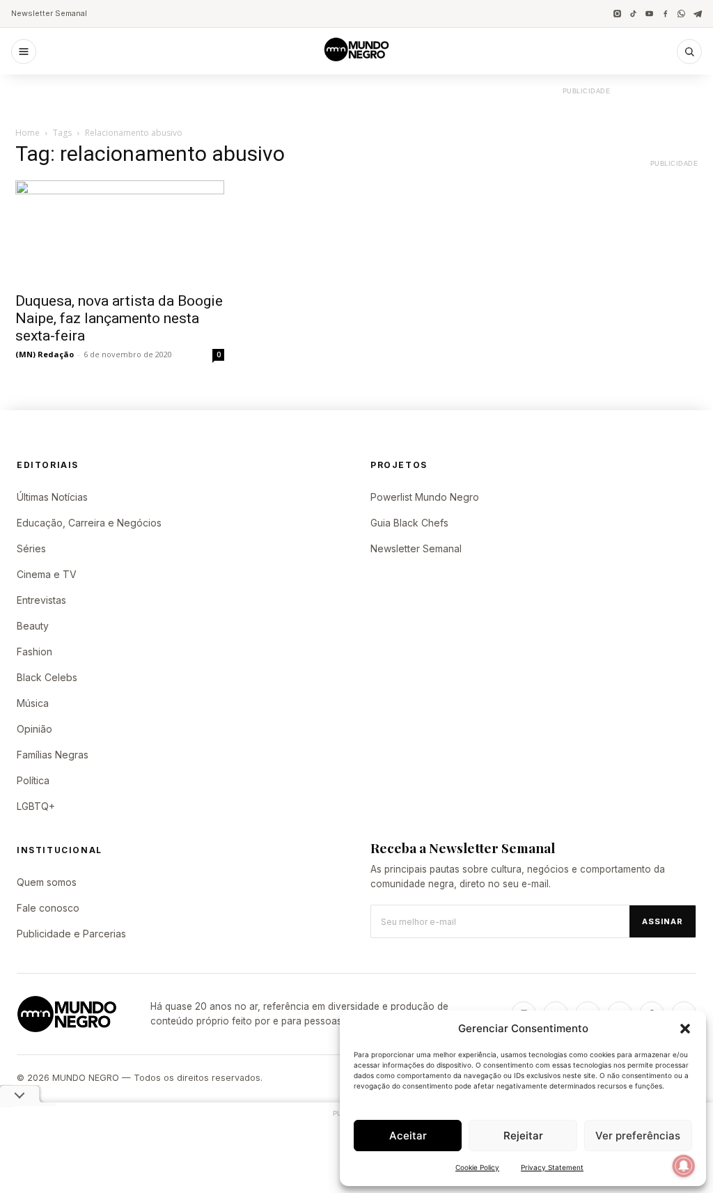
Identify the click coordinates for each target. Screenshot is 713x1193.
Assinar (662, 921)
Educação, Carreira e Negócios (89, 523)
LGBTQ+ (36, 806)
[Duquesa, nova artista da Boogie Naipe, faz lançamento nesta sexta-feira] (119, 231)
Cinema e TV (47, 574)
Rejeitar (523, 1135)
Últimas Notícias (52, 497)
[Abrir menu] (23, 51)
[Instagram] (617, 13)
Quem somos (47, 882)
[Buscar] (689, 51)
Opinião (34, 729)
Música (33, 703)
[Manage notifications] (684, 1166)
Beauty (33, 626)
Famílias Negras (52, 755)
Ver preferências (637, 1135)
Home (27, 133)
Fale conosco (48, 908)
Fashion (34, 651)
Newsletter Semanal (49, 13)
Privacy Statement (552, 1167)
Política (33, 780)
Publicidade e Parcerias (71, 933)
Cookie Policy (477, 1167)
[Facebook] (665, 13)
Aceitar (408, 1135)
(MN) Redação (44, 354)
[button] (685, 1029)
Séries (31, 548)
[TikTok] (633, 13)
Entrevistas (41, 600)
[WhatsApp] (681, 13)
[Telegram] (697, 13)
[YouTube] (649, 13)
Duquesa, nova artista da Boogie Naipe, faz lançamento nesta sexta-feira (119, 318)
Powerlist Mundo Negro (424, 497)
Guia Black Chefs (409, 523)
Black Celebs (47, 677)
